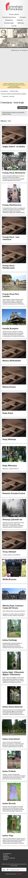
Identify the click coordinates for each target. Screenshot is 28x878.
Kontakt (14, 26)
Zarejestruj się (15, 50)
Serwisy (5, 855)
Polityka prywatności (9, 858)
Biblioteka (21, 23)
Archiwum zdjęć (9, 23)
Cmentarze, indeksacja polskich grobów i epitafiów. (13, 93)
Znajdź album (22, 107)
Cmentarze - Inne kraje (8, 96)
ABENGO (19, 874)
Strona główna (4, 91)
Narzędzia (23, 17)
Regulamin (6, 856)
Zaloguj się (24, 50)
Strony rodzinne (14, 14)
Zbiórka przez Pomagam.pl (14, 87)
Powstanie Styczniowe (9, 17)
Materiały (20, 20)
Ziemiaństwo (9, 20)
